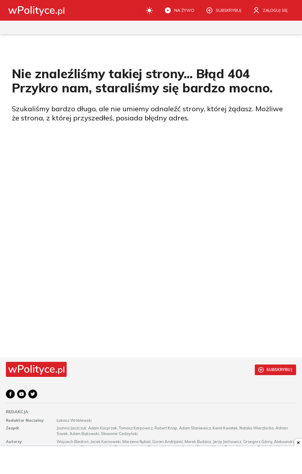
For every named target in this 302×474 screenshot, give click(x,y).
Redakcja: (17, 411)
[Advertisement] (151, 460)
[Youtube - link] (21, 394)
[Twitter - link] (32, 394)
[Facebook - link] (10, 394)
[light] (149, 10)
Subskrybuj (279, 369)
